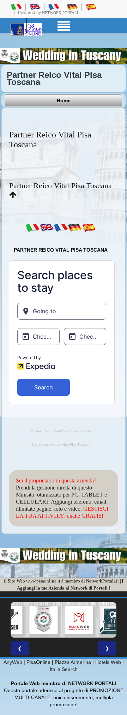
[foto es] (89, 227)
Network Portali (60, 13)
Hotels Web (108, 662)
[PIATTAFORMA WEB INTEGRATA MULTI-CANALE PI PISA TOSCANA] (43, 620)
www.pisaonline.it (43, 581)
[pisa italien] (72, 7)
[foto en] (47, 227)
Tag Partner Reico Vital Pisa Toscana (60, 444)
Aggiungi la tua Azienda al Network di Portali (62, 588)
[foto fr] (61, 227)
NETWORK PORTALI (92, 683)
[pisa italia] (16, 7)
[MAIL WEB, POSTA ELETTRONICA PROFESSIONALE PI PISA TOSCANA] (79, 620)
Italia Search (64, 669)
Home (64, 100)
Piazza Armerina (73, 662)
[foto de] (75, 227)
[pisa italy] (35, 7)
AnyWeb (13, 662)
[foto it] (32, 227)
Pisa (31, 662)
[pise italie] (53, 7)
